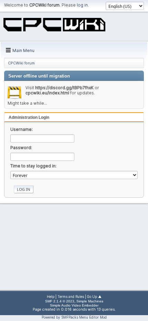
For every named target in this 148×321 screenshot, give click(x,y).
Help (50, 297)
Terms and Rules (70, 297)
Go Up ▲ (94, 297)
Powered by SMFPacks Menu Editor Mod (74, 317)
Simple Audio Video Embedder (74, 305)
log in (82, 5)
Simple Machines (89, 301)
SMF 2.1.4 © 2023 (59, 301)
